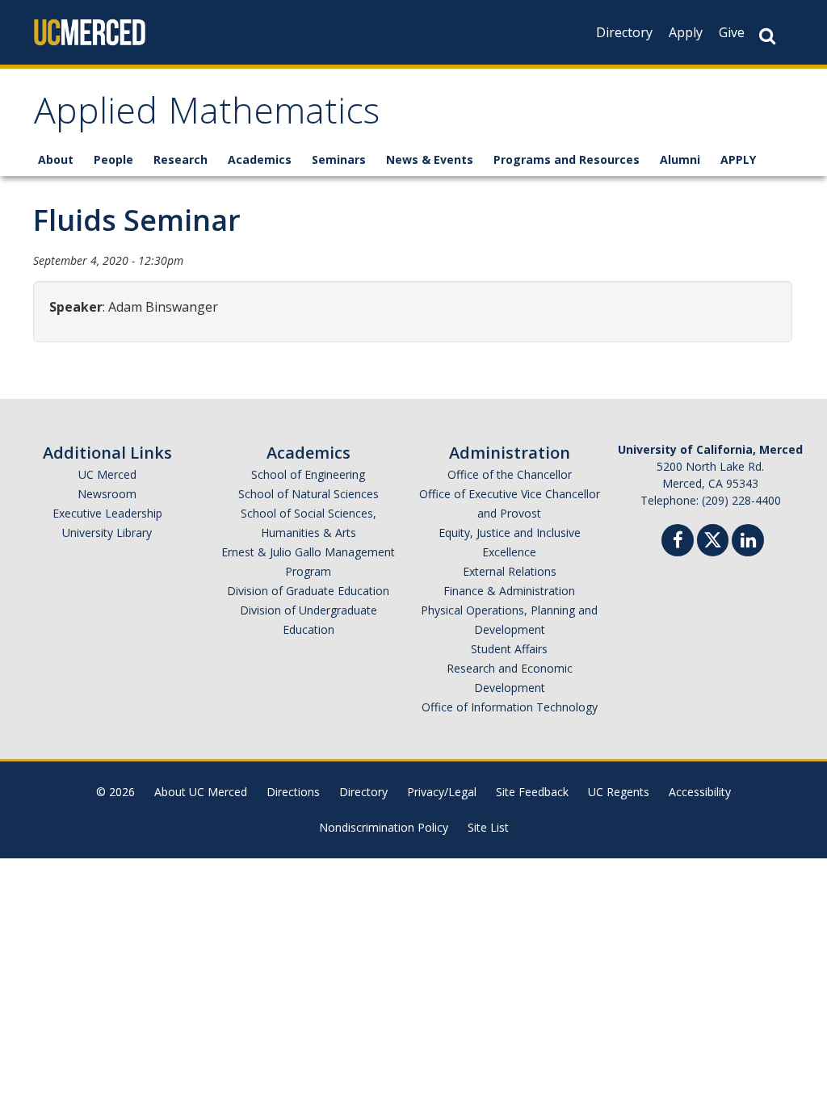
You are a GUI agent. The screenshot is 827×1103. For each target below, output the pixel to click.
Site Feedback (532, 791)
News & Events (429, 159)
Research (180, 159)
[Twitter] (712, 538)
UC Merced (107, 474)
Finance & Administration (509, 590)
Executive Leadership (107, 513)
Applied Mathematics (207, 116)
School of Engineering (308, 474)
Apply (686, 32)
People (113, 159)
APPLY (738, 159)
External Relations (509, 571)
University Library (107, 532)
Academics (260, 159)
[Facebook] (677, 542)
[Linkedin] (747, 542)
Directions (293, 791)
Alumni (680, 159)
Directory (624, 32)
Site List (488, 827)
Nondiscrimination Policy (383, 827)
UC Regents (618, 791)
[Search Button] (767, 36)
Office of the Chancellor (509, 474)
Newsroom (107, 493)
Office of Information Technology (510, 707)
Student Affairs (509, 648)
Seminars (339, 159)
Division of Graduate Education (308, 590)
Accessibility (700, 791)
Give (732, 32)
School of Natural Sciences (308, 493)
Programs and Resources (566, 159)
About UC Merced (200, 791)
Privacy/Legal (441, 791)
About (55, 159)
